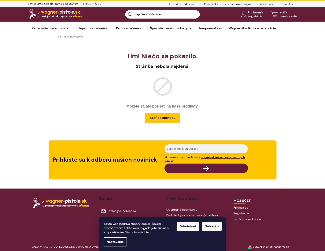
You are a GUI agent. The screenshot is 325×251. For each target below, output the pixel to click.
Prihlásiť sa (241, 208)
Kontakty (287, 4)
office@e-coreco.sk (122, 211)
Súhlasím (212, 226)
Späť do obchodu (162, 117)
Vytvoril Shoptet (262, 247)
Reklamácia (267, 4)
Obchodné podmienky (182, 4)
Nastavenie (115, 242)
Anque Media (281, 247)
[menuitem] (50, 28)
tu (147, 232)
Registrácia (255, 16)
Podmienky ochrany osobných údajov (227, 4)
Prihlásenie (256, 12)
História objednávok (247, 219)
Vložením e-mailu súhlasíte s (204, 159)
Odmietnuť (187, 226)
